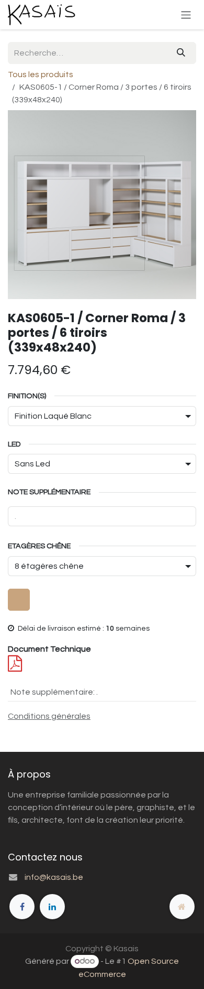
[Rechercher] (181, 53)
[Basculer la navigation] (186, 14)
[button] (19, 600)
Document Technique (49, 649)
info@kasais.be (54, 877)
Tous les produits (40, 74)
